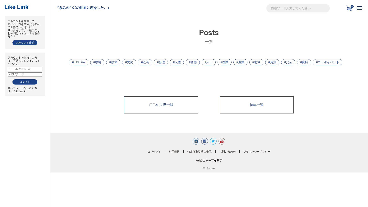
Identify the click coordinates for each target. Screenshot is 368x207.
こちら (17, 91)
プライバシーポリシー (256, 151)
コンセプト (154, 151)
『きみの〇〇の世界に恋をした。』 (83, 8)
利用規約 (174, 151)
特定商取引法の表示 (199, 151)
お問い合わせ (227, 151)
